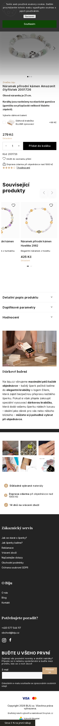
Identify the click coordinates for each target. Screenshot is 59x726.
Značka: (9, 82)
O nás (5, 592)
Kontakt (6, 602)
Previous (44, 192)
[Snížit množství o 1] (6, 146)
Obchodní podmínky (13, 562)
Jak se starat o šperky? (14, 537)
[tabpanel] (39, 231)
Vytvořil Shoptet (31, 718)
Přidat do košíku (39, 145)
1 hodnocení (23, 168)
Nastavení (29, 16)
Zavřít (48, 173)
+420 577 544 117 (11, 627)
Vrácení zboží (9, 552)
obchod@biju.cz (10, 632)
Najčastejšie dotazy (12, 557)
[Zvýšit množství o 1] (19, 146)
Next (52, 192)
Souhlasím (29, 23)
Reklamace (8, 547)
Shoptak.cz (47, 713)
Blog (4, 597)
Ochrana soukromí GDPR (15, 567)
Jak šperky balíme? (12, 542)
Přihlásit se (50, 670)
